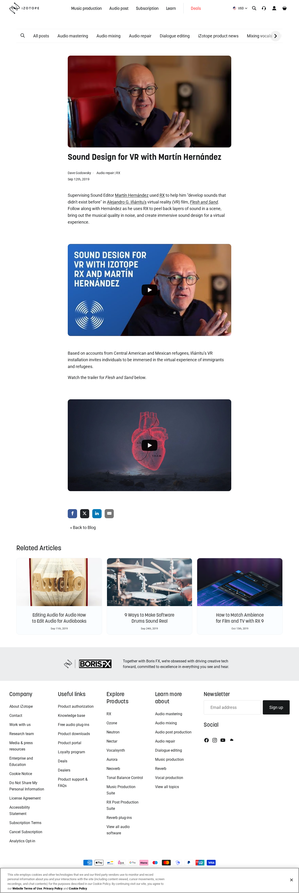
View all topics (167, 787)
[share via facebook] (72, 514)
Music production (169, 759)
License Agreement (25, 798)
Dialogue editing (175, 35)
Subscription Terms (25, 823)
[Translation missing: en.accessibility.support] (264, 8)
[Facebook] (206, 740)
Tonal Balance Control (125, 777)
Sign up (276, 707)
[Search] (254, 8)
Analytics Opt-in (22, 841)
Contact (15, 715)
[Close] (291, 880)
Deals (62, 761)
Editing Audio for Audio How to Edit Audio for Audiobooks (59, 618)
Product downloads (74, 734)
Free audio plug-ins (73, 724)
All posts (41, 35)
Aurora (112, 759)
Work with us (20, 724)
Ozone (112, 723)
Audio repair (140, 35)
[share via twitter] (84, 514)
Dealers (64, 770)
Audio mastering (72, 35)
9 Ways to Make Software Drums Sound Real (149, 618)
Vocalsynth (116, 750)
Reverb (160, 768)
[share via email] (109, 514)
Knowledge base (71, 715)
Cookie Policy (78, 888)
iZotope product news (218, 35)
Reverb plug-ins (119, 817)
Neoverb (113, 768)
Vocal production (169, 777)
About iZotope (21, 706)
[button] (22, 35)
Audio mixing (108, 35)
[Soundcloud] (231, 740)
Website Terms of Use (27, 888)
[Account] (274, 8)
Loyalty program (71, 752)
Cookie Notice (20, 774)
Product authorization (76, 706)
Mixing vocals (259, 35)
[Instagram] (214, 740)
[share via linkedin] (97, 514)
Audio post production (173, 732)
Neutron (113, 732)
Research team (21, 734)
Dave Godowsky (80, 173)
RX (118, 173)
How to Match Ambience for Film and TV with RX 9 (240, 618)
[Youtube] (223, 740)
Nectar (112, 741)
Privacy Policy (53, 888)
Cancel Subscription (25, 832)
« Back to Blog (83, 527)
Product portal (69, 743)
